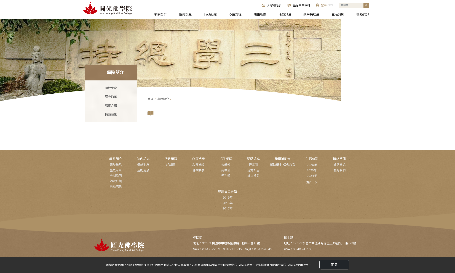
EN (331, 5)
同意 (334, 264)
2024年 (312, 176)
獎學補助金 (311, 14)
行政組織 (210, 14)
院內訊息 (185, 14)
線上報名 (253, 176)
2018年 (228, 203)
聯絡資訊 (362, 14)
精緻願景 (110, 114)
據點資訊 (339, 165)
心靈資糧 (235, 14)
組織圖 (170, 165)
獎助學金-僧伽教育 (282, 165)
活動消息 (143, 170)
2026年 (312, 165)
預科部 (225, 176)
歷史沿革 (110, 97)
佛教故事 (198, 170)
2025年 (312, 170)
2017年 (228, 208)
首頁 (150, 99)
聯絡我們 (339, 170)
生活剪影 (337, 14)
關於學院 (110, 88)
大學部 (225, 165)
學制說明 (116, 176)
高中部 (225, 170)
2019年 (228, 197)
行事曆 (253, 165)
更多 (308, 182)
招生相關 (260, 14)
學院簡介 (160, 14)
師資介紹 (110, 106)
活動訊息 (285, 14)
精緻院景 (116, 186)
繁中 (324, 5)
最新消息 (143, 165)
